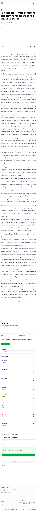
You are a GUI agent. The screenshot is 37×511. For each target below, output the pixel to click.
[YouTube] (35, 0)
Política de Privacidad (4, 503)
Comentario (3, 327)
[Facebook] (32, 0)
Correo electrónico (22, 335)
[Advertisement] (18, 309)
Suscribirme (18, 454)
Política (20, 493)
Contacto (2, 501)
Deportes (20, 490)
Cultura (20, 492)
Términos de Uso (3, 504)
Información (21, 489)
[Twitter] (34, 0)
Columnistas (21, 495)
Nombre (2, 335)
